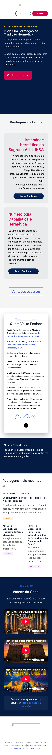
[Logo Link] (26, 725)
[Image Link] (26, 5)
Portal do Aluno (33, 748)
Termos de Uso (18, 748)
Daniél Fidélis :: (9, 493)
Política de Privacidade (36, 745)
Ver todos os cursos (26, 291)
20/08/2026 (24, 493)
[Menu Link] (9, 13)
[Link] (26, 425)
